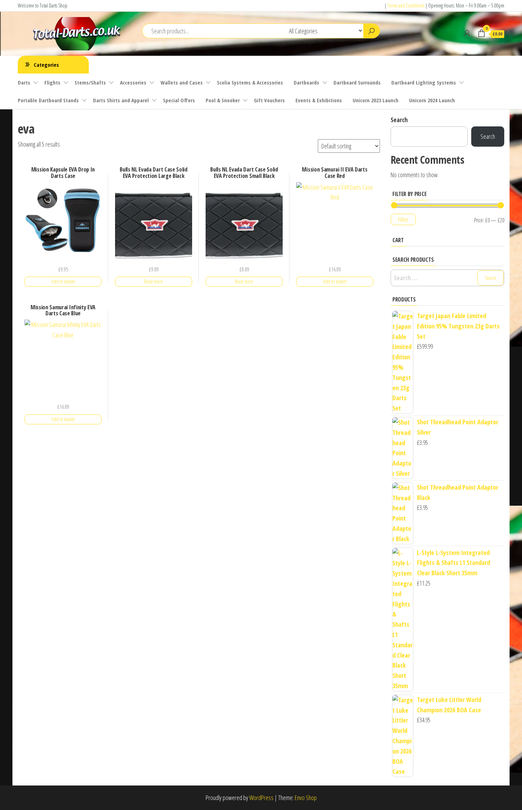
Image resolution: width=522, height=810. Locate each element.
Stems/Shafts (90, 82)
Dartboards (306, 82)
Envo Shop (306, 797)
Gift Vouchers (269, 100)
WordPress (261, 797)
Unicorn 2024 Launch (432, 100)
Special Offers (179, 100)
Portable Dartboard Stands (48, 100)
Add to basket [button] (63, 281)
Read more (153, 281)
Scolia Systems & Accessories (250, 82)
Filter (403, 219)
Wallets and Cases (182, 82)
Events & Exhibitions (318, 100)
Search (399, 119)
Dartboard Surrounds (357, 82)
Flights (52, 82)
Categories (46, 64)
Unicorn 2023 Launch (375, 100)
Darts (24, 82)
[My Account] (467, 33)
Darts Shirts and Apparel (121, 100)
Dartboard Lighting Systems (423, 82)
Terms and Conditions (405, 5)
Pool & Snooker (223, 100)
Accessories (133, 82)
